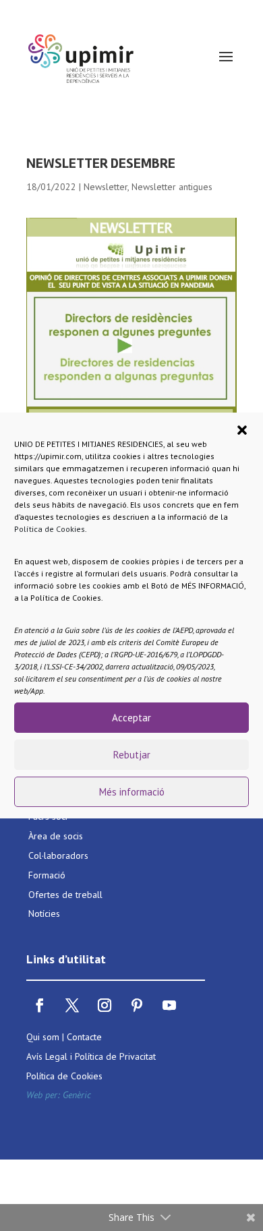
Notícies (44, 913)
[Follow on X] (72, 1005)
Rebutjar (131, 754)
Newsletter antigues (172, 187)
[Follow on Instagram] (104, 1005)
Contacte (84, 1037)
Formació (46, 875)
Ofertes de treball (65, 895)
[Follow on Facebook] (39, 1005)
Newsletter (105, 187)
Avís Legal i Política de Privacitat (91, 1056)
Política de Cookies (49, 529)
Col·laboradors (58, 855)
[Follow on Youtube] (169, 1005)
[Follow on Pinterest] (136, 1005)
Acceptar (131, 717)
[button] (242, 430)
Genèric (77, 1095)
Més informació (132, 791)
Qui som (42, 1037)
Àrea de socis (55, 836)
